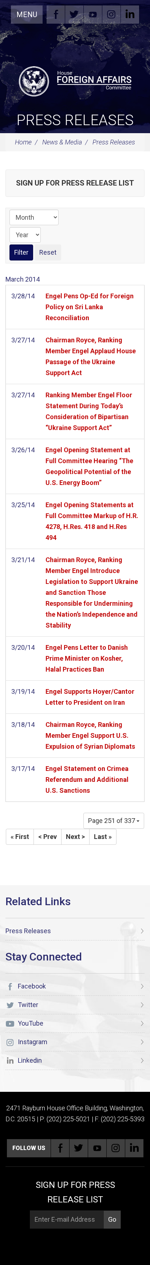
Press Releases (75, 120)
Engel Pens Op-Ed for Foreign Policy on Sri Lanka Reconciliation (90, 307)
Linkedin (130, 14)
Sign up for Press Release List (75, 183)
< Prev (47, 836)
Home (23, 142)
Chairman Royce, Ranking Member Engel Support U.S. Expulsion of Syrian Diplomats (90, 735)
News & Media (62, 142)
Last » (103, 836)
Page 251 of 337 (112, 820)
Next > (75, 836)
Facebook (56, 14)
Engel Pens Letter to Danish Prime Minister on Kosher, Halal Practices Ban (87, 658)
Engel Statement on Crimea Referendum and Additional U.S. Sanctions (87, 779)
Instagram (111, 14)
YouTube (93, 14)
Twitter (74, 14)
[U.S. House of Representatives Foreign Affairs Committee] (75, 80)
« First (20, 836)
